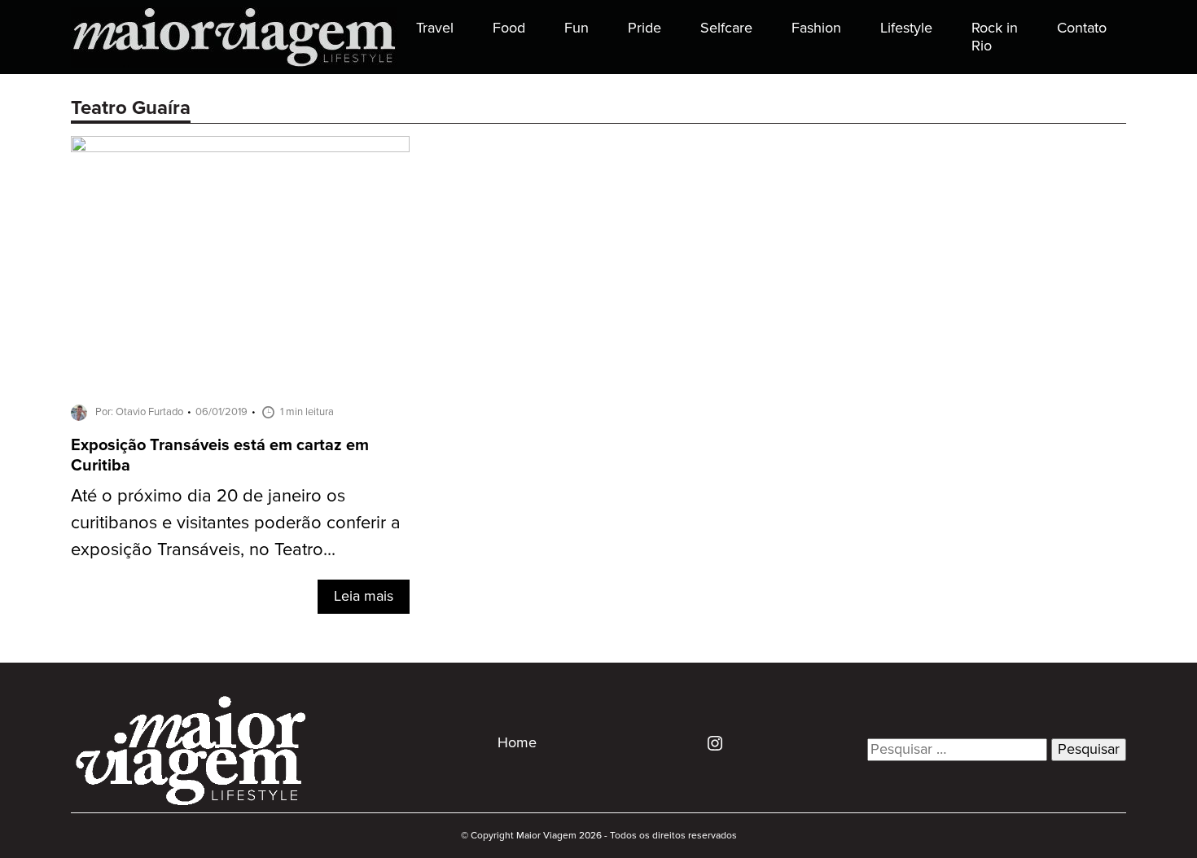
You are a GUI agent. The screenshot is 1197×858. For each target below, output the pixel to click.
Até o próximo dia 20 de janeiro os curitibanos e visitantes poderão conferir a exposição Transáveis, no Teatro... (236, 523)
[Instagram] (709, 742)
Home (517, 743)
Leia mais (363, 597)
